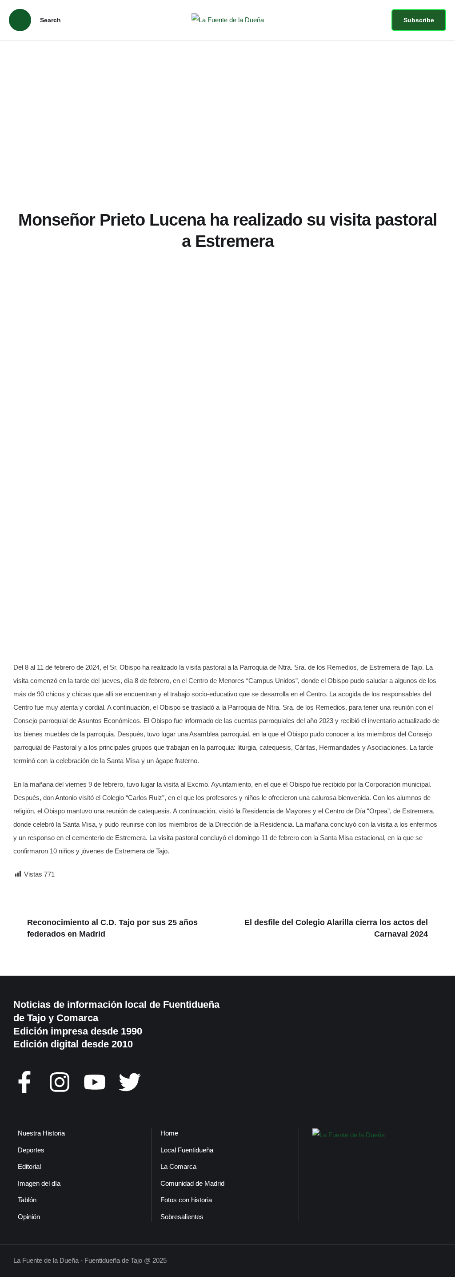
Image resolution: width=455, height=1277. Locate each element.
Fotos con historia (186, 1200)
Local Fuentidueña (186, 1150)
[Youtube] (95, 1082)
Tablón (27, 1200)
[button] (418, 20)
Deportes (31, 1150)
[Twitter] (130, 1082)
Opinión (29, 1216)
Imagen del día (39, 1183)
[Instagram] (59, 1082)
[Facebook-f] (24, 1082)
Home (169, 1133)
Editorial (29, 1166)
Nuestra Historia (41, 1133)
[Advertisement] (227, 107)
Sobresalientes (182, 1216)
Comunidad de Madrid (192, 1183)
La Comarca (178, 1166)
